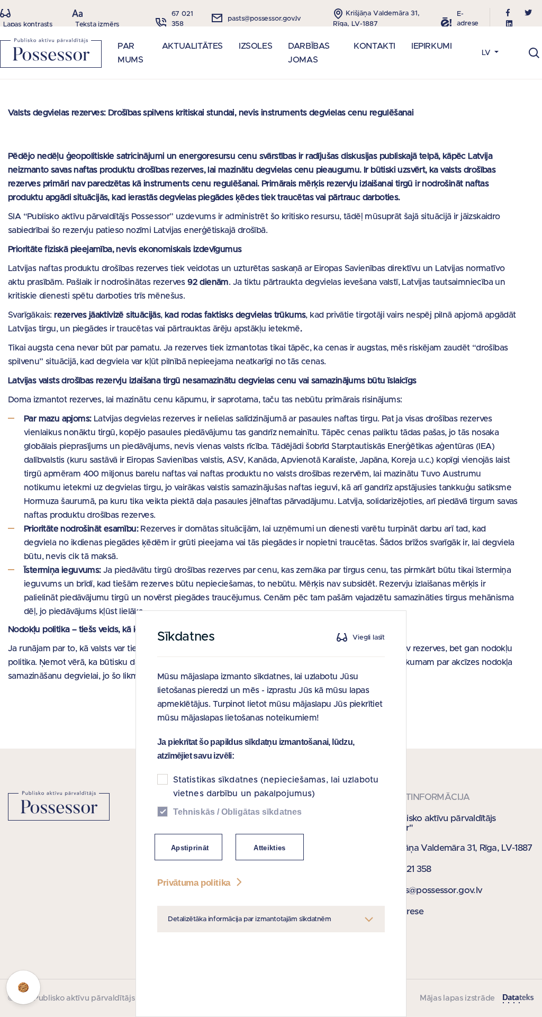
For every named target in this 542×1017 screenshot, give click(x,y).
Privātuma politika (194, 883)
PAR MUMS (130, 53)
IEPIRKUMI (431, 46)
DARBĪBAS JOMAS (309, 53)
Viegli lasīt (369, 637)
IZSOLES (255, 46)
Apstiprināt (190, 848)
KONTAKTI (374, 46)
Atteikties (269, 848)
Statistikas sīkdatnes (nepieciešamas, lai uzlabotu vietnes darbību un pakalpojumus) (275, 787)
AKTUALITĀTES (192, 46)
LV (487, 53)
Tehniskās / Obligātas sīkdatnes (237, 811)
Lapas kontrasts (27, 24)
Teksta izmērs (97, 24)
